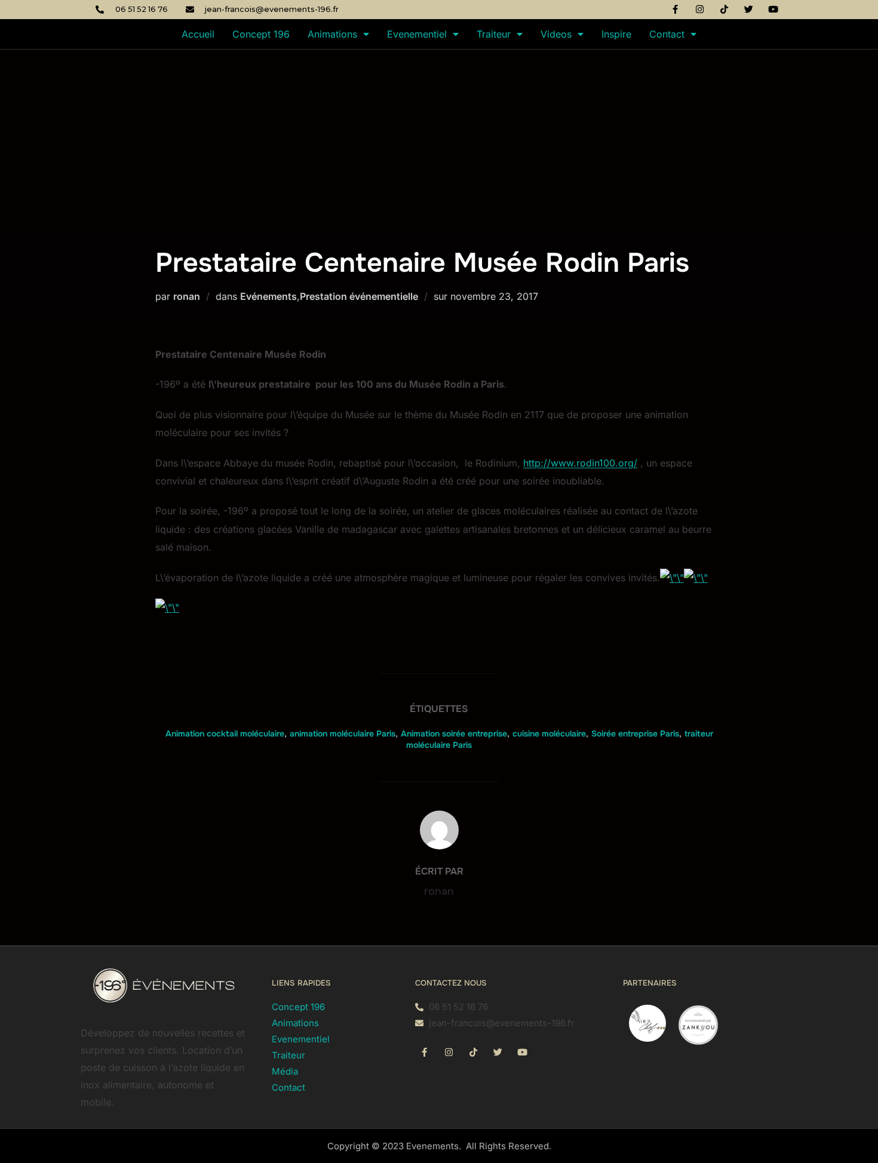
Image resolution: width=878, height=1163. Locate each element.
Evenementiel (417, 34)
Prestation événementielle (359, 296)
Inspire (616, 34)
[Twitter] (749, 9)
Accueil (198, 34)
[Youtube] (773, 9)
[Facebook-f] (675, 9)
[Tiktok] (724, 9)
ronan (186, 296)
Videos (556, 34)
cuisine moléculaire (549, 733)
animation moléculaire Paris (342, 733)
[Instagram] (700, 9)
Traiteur (494, 34)
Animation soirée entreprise (454, 733)
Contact (666, 34)
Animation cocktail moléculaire (224, 733)
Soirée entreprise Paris (635, 733)
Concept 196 (261, 34)
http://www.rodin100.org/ (580, 463)
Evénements (268, 296)
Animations (332, 34)
